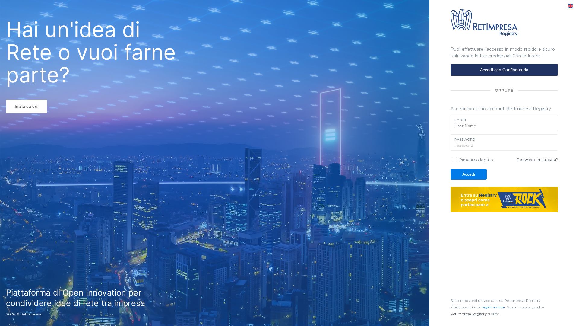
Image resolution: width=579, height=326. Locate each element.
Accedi (468, 174)
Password (464, 140)
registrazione (493, 307)
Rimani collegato (476, 159)
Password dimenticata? (537, 159)
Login (460, 120)
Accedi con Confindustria (504, 69)
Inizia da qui (26, 106)
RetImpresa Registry (469, 314)
